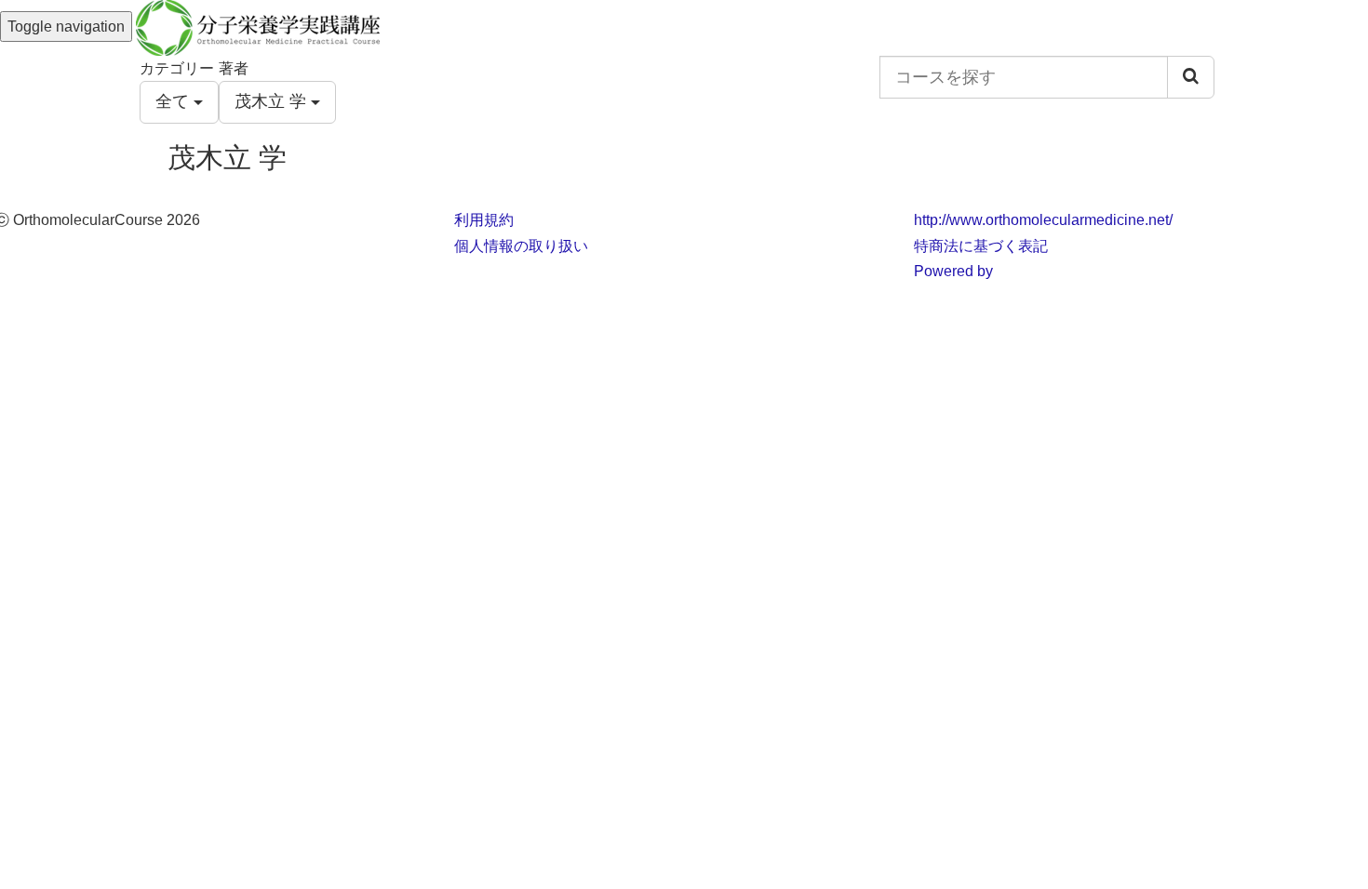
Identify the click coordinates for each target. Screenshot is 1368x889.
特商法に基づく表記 (981, 246)
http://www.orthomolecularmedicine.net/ (1043, 220)
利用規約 (484, 220)
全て (174, 101)
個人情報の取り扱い (521, 246)
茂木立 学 (273, 101)
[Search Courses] (1190, 77)
